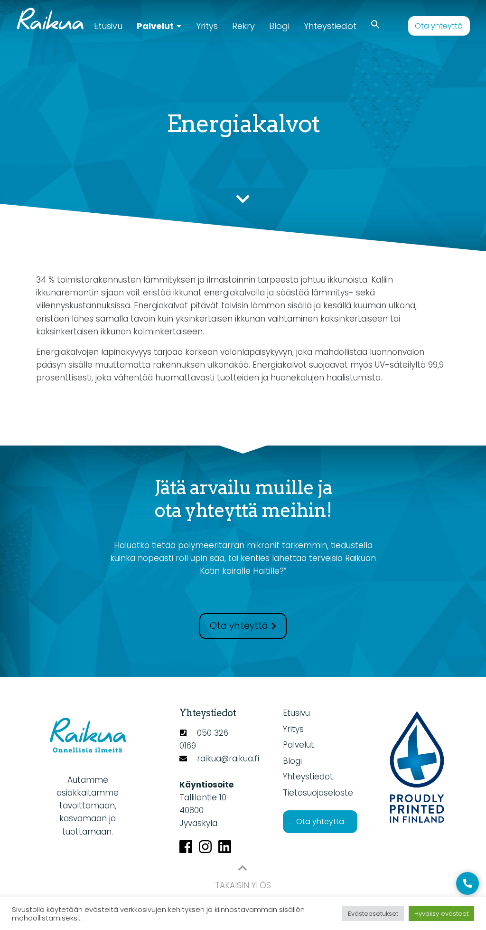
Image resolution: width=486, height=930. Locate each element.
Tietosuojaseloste (318, 792)
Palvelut (155, 26)
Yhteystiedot (330, 26)
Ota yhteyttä (439, 25)
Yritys (207, 26)
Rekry (243, 26)
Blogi (279, 26)
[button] (375, 25)
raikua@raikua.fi (228, 758)
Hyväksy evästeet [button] (441, 913)
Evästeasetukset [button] (373, 913)
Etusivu (108, 26)
